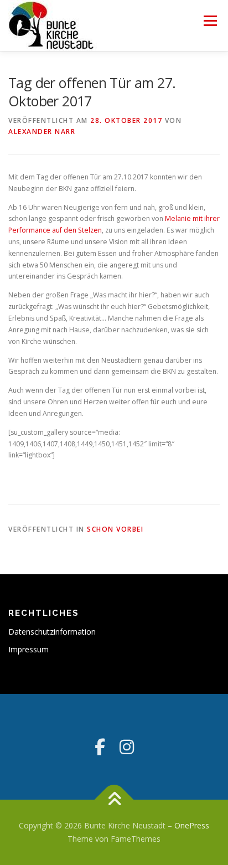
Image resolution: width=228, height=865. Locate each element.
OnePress (191, 825)
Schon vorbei (115, 529)
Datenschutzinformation (52, 631)
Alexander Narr (41, 131)
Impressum (28, 649)
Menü (209, 20)
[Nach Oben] (114, 800)
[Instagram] (127, 746)
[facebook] (100, 746)
